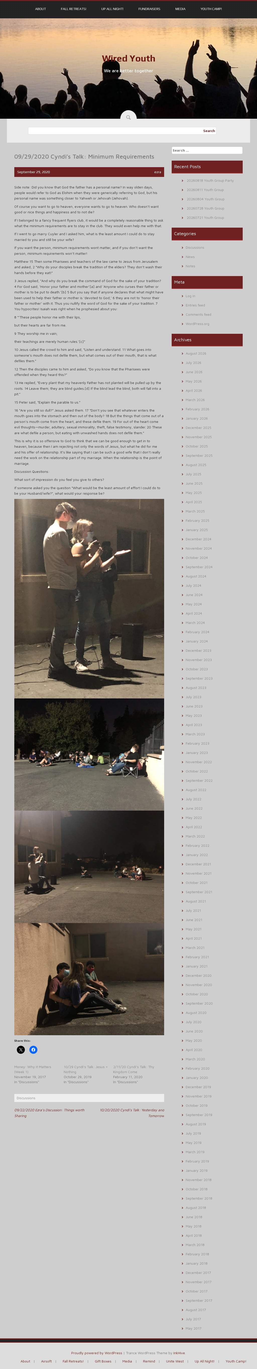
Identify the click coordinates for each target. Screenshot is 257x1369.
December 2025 (198, 427)
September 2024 (199, 567)
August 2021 (196, 901)
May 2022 (194, 817)
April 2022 (194, 827)
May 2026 (194, 381)
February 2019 (197, 1161)
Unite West (175, 1361)
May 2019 (194, 1142)
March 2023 (195, 734)
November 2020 (199, 985)
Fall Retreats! (73, 9)
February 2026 (197, 409)
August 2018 (196, 1207)
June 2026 (194, 372)
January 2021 (197, 966)
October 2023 (197, 669)
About (40, 9)
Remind (149, 1361)
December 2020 (199, 975)
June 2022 (194, 808)
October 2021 (197, 882)
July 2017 (193, 1319)
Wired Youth (128, 58)
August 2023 (196, 687)
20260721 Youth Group (205, 217)
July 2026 (193, 362)
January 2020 (197, 1077)
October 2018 (197, 1189)
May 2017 (194, 1328)
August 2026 (196, 353)
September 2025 (199, 455)
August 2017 (196, 1310)
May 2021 (194, 929)
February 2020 (198, 1068)
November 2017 (199, 1282)
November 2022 (199, 762)
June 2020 (194, 1031)
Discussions (26, 1098)
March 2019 (195, 1152)
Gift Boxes (103, 1361)
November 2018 (199, 1180)
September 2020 (199, 1003)
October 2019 (197, 1105)
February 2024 (197, 632)
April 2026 (194, 390)
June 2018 (194, 1217)
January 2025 (197, 530)
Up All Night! (112, 9)
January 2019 (197, 1170)
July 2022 (193, 799)
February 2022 (197, 845)
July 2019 (193, 1133)
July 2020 (194, 1022)
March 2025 (195, 511)
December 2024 (198, 539)
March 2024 (195, 622)
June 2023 (194, 706)
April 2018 (194, 1235)
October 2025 (197, 446)
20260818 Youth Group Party (210, 180)
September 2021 (199, 892)
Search (209, 131)
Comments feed (198, 314)
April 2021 (194, 938)
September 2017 (199, 1300)
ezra (157, 172)
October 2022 (197, 771)
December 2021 (198, 864)
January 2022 (197, 855)
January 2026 (197, 418)
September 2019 (199, 1115)
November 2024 (199, 548)
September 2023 (199, 678)
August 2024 (196, 576)
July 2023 (193, 697)
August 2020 (196, 1012)
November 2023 (199, 660)
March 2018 (195, 1245)
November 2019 (199, 1096)
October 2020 (197, 994)
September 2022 (199, 780)
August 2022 (196, 790)
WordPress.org (197, 323)
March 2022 (195, 836)
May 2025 (194, 492)
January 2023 (197, 752)
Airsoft (46, 1361)
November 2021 (199, 873)
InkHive (179, 1353)
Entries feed (195, 305)
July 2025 (193, 474)
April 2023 (194, 725)
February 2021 (197, 957)
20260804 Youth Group (206, 199)
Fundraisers (149, 9)
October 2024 (197, 557)
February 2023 (197, 743)
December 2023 (198, 650)
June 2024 (194, 595)
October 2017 (197, 1291)
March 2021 (195, 947)
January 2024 (197, 641)
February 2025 (197, 520)
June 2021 (194, 920)
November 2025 (199, 437)
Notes (190, 266)
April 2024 (194, 613)
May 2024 (194, 604)
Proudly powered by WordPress (96, 1353)
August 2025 (196, 465)
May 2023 (194, 715)
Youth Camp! (211, 9)
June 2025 (194, 483)
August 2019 (196, 1124)
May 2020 (194, 1040)
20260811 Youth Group (205, 189)
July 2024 (193, 585)
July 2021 (193, 910)
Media (180, 9)
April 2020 (194, 1050)
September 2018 (199, 1198)
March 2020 (195, 1059)
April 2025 (194, 502)
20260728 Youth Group (205, 208)
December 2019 (198, 1087)
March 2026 (195, 400)
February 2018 (197, 1254)
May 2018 (194, 1226)
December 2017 (198, 1272)
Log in (190, 296)
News (190, 256)
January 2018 (197, 1263)
